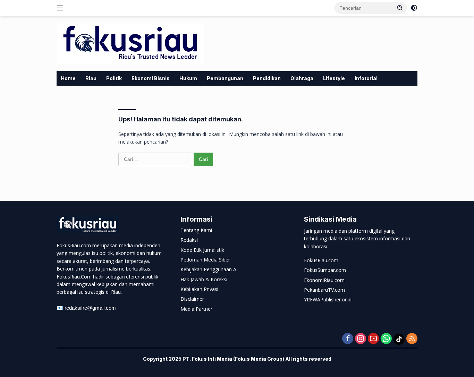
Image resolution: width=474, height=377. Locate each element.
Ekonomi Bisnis (151, 78)
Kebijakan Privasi (199, 289)
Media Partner (196, 309)
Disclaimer (192, 298)
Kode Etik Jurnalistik (202, 250)
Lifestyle (334, 78)
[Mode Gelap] (413, 8)
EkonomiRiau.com (324, 280)
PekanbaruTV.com (324, 289)
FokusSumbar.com (325, 270)
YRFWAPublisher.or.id (328, 299)
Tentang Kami (196, 230)
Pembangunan (225, 78)
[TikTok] (399, 339)
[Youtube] (373, 339)
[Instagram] (360, 339)
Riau (90, 78)
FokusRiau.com (321, 260)
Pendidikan (267, 78)
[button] (400, 7)
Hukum (188, 78)
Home (68, 78)
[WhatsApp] (386, 339)
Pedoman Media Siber (205, 259)
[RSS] (411, 339)
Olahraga (301, 78)
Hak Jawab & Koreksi (203, 279)
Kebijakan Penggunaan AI (209, 269)
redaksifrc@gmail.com (90, 308)
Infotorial (366, 78)
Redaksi (189, 240)
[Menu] (61, 8)
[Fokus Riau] (130, 43)
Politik (114, 78)
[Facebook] (347, 339)
